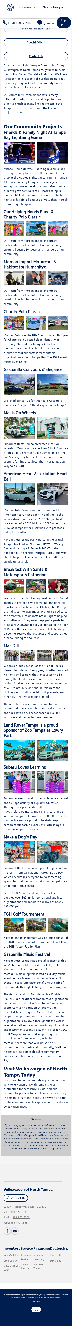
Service (26, 1248)
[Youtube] (15, 1231)
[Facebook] (7, 1231)
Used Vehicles (11, 1260)
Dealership (59, 1248)
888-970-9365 (21, 1217)
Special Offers (36, 42)
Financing (41, 1248)
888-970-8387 (19, 1211)
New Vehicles (11, 1255)
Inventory (12, 1248)
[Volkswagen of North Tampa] (32, 7)
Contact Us (36, 56)
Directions (55, 1260)
